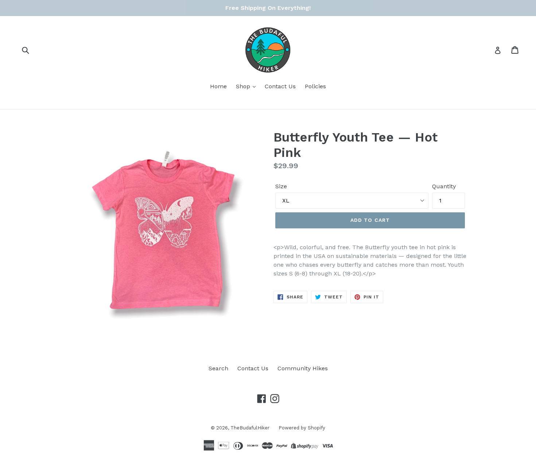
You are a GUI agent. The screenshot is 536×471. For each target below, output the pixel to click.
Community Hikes (302, 368)
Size (281, 186)
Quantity (444, 186)
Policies (315, 86)
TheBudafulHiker (249, 428)
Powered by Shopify (302, 428)
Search (218, 368)
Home (218, 86)
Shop (244, 86)
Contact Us (280, 86)
